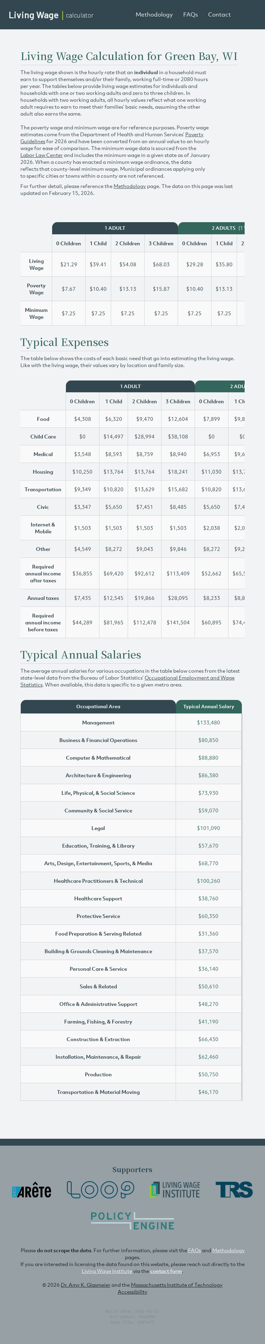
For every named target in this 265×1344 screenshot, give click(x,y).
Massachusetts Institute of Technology (177, 1284)
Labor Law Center (41, 154)
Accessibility (132, 1291)
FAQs (190, 14)
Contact (219, 14)
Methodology (154, 14)
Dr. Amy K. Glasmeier (85, 1284)
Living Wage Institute (107, 1270)
